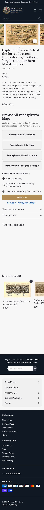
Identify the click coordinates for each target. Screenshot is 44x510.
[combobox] (22, 18)
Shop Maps (7, 420)
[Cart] (35, 10)
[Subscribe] (35, 368)
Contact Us (7, 445)
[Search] (39, 18)
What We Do (7, 428)
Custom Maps (8, 424)
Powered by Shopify (9, 505)
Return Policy (7, 460)
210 (19, 276)
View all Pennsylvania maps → (16, 173)
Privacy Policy (8, 453)
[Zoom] (35, 41)
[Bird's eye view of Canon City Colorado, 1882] (17, 296)
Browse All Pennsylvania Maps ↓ (22, 203)
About (4, 435)
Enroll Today (33, 2)
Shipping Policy (8, 457)
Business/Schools (9, 431)
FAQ (4, 449)
